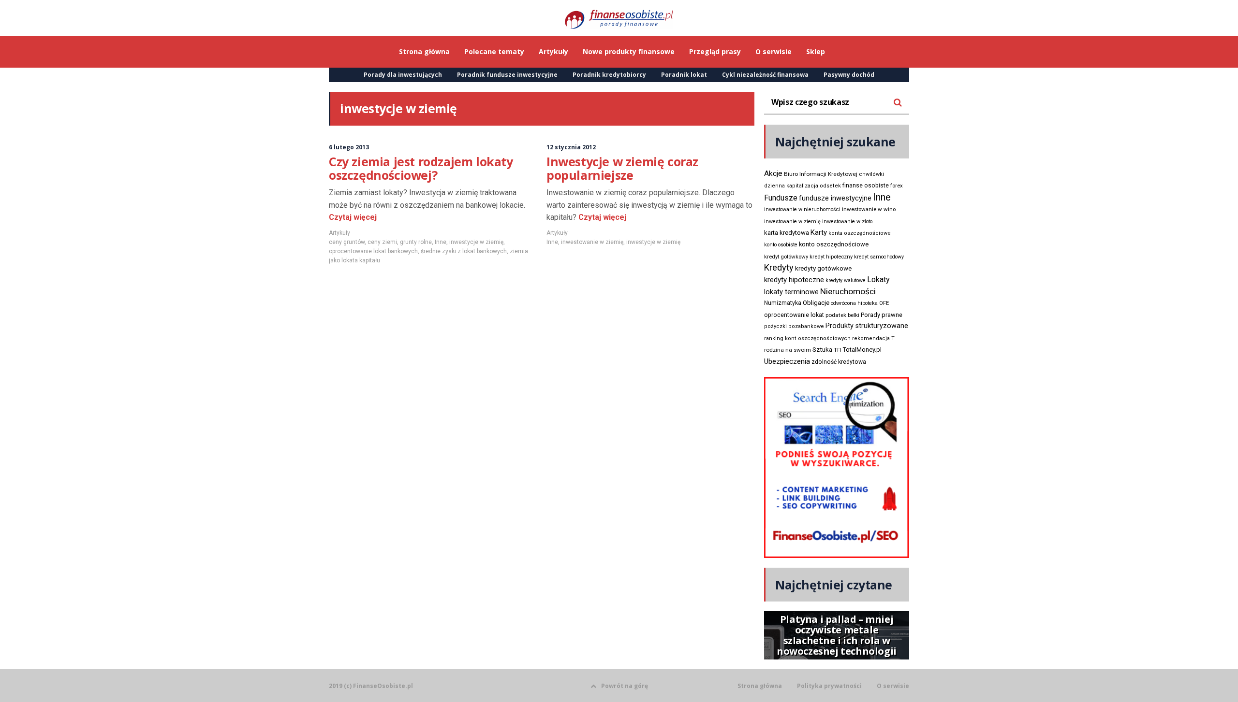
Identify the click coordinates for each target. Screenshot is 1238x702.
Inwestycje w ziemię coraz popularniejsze (622, 168)
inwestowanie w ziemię (592, 242)
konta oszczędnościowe (859, 233)
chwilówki (871, 174)
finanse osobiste (865, 185)
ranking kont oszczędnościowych (807, 338)
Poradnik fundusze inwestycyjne (507, 75)
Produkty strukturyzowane (866, 326)
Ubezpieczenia (787, 361)
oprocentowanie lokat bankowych (373, 251)
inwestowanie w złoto (847, 221)
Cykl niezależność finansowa (765, 75)
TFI (837, 350)
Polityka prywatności (829, 686)
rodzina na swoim (787, 349)
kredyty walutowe (845, 280)
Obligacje (816, 302)
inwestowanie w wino (869, 209)
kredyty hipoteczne (794, 279)
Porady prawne (881, 314)
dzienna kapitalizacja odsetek (802, 186)
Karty (819, 232)
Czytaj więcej (353, 217)
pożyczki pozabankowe (794, 326)
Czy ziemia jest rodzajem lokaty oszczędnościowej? (421, 168)
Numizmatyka (782, 303)
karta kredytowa (786, 232)
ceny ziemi (382, 242)
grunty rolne (416, 242)
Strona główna (759, 686)
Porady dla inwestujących (403, 75)
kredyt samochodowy (879, 257)
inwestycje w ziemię (476, 242)
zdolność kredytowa (838, 361)
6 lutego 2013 (349, 147)
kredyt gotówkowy (786, 256)
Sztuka (822, 349)
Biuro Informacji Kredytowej (820, 174)
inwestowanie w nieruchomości (802, 209)
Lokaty (878, 279)
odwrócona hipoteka (854, 303)
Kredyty (779, 267)
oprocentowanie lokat (794, 315)
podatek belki (842, 315)
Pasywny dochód (849, 75)
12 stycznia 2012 (571, 147)
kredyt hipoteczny (831, 257)
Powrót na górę (624, 686)
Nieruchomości (848, 291)
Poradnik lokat (684, 75)
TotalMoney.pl (862, 349)
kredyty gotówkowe (823, 268)
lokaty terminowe (791, 291)
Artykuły (339, 232)
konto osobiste (780, 245)
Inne (440, 242)
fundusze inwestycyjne (835, 198)
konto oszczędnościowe (834, 244)
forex (896, 185)
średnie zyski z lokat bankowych (464, 251)
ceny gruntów (347, 242)
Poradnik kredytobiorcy (609, 75)
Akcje (773, 173)
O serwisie (893, 686)
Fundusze (780, 197)
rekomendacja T (873, 338)
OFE (884, 303)
